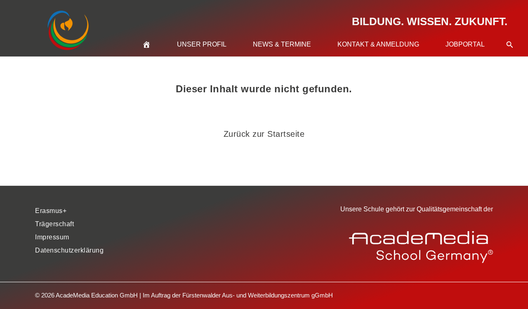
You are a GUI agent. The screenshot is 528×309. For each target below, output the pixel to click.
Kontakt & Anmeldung (378, 44)
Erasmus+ (50, 210)
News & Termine (282, 44)
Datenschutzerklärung (69, 250)
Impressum (52, 237)
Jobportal (465, 44)
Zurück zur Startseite (264, 133)
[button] (510, 34)
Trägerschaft (54, 223)
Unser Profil (201, 44)
